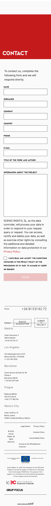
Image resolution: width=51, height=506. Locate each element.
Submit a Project (41, 323)
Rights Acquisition (22, 323)
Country (8, 123)
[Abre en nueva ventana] (15, 490)
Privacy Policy (12, 251)
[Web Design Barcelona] (25, 503)
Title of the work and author (20, 160)
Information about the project (20, 172)
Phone (7, 135)
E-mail (7, 147)
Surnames (9, 99)
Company (8, 111)
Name (6, 86)
